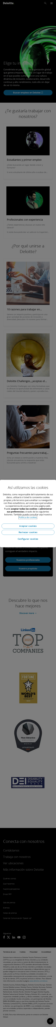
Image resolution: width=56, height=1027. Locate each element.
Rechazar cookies (28, 532)
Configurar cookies (28, 538)
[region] (28, 513)
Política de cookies (28, 517)
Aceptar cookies (28, 526)
